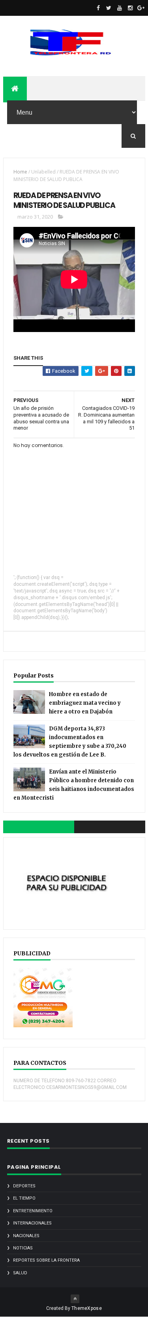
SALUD (20, 1272)
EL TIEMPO (24, 1198)
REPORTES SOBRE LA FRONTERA (46, 1260)
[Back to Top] (75, 1298)
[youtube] (119, 8)
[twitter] (109, 8)
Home (20, 171)
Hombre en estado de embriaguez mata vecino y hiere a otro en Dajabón (85, 703)
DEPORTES (24, 1186)
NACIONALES (26, 1235)
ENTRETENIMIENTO (32, 1210)
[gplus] (141, 8)
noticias (23, 1248)
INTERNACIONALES (32, 1223)
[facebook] (98, 8)
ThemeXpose (86, 1308)
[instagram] (130, 8)
